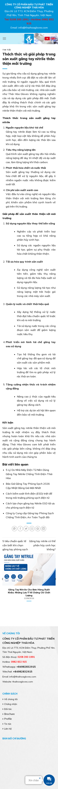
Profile (8, 718)
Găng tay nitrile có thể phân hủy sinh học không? (42, 545)
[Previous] (2, 579)
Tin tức (6, 50)
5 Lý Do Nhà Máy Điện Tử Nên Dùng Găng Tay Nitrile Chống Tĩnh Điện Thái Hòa (29, 474)
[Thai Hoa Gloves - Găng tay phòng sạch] (29, 38)
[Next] (55, 579)
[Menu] (4, 38)
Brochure (9, 713)
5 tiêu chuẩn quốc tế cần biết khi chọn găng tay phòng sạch (15, 545)
